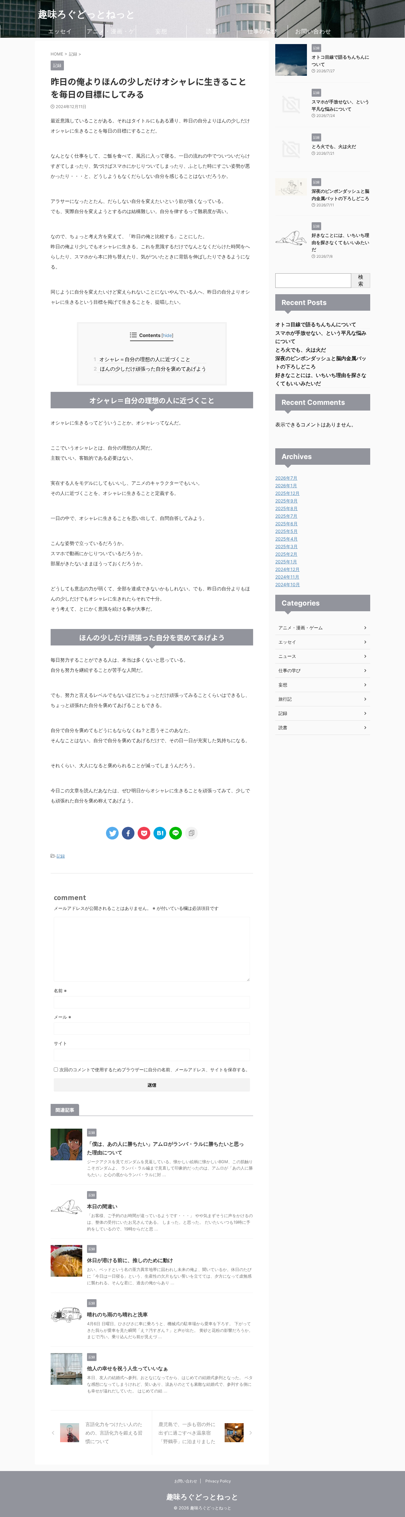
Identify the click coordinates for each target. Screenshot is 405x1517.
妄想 (161, 31)
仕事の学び (262, 31)
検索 (360, 280)
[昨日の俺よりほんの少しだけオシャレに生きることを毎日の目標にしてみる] (159, 833)
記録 (61, 856)
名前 (60, 990)
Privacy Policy (218, 1481)
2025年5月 (286, 531)
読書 (212, 31)
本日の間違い (102, 1206)
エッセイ (60, 31)
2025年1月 (286, 561)
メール (62, 1017)
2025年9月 (286, 500)
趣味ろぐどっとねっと (86, 14)
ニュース (287, 656)
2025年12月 (287, 493)
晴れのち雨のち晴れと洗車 (117, 1314)
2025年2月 (286, 554)
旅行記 (285, 699)
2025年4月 (286, 538)
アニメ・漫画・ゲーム (111, 33)
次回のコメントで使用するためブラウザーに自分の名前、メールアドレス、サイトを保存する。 (154, 1069)
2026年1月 (286, 485)
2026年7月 (286, 478)
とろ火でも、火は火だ (334, 146)
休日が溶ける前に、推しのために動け (130, 1260)
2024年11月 (287, 577)
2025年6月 (286, 523)
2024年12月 (287, 569)
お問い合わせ (313, 31)
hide (167, 335)
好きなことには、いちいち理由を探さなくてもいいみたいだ (340, 242)
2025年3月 (286, 546)
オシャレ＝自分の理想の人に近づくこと (143, 359)
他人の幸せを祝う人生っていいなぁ (127, 1368)
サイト (60, 1043)
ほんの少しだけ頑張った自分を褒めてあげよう (151, 369)
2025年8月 (286, 508)
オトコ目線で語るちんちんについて (315, 324)
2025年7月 (286, 516)
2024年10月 (287, 584)
